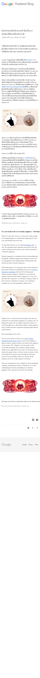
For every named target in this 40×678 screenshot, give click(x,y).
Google (24, 444)
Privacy (31, 444)
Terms (36, 444)
